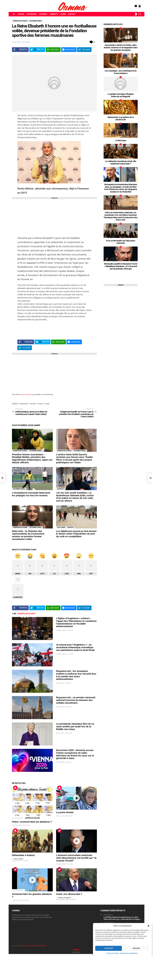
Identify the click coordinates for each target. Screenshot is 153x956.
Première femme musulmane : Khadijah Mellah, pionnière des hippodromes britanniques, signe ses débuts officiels (32, 458)
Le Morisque (120, 140)
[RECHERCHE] (139, 14)
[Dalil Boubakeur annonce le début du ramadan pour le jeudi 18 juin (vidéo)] (2, 478)
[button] (148, 926)
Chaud (15, 788)
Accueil (21, 14)
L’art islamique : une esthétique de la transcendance (121, 72)
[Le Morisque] (121, 130)
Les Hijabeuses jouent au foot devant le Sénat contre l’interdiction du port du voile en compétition (76, 534)
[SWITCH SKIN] (136, 14)
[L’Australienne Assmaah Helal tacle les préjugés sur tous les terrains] (32, 478)
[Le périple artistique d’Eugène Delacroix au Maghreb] (121, 84)
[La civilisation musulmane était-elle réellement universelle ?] (121, 151)
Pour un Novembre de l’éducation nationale (120, 241)
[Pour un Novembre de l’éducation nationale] (121, 230)
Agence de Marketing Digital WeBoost (34, 945)
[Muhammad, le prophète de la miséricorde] (121, 107)
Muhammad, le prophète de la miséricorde (121, 118)
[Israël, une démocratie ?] (76, 879)
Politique (61, 527)
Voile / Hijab (44, 404)
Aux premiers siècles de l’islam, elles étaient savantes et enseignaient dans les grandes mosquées (121, 47)
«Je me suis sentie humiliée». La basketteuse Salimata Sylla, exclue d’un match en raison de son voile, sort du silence (75, 496)
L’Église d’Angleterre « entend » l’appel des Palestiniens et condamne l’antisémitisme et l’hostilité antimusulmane (76, 622)
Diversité (24, 404)
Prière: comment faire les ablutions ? (32, 821)
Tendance (59, 830)
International (36, 450)
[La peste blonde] (76, 798)
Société (60, 489)
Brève (15, 404)
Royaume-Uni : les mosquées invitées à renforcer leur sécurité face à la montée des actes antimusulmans (76, 675)
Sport (33, 404)
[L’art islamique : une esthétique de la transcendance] (121, 60)
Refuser (136, 948)
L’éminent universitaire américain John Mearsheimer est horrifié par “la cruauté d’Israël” (76, 858)
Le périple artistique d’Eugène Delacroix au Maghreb (121, 95)
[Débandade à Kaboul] (32, 841)
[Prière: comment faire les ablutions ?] (32, 803)
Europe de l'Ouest (20, 450)
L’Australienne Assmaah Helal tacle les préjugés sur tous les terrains (31, 494)
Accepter (108, 948)
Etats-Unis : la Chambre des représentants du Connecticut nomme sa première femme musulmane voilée (28, 535)
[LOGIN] (139, 6)
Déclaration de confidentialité (128, 953)
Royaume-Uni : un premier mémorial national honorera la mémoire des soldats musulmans (75, 700)
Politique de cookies (113, 953)
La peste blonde (64, 812)
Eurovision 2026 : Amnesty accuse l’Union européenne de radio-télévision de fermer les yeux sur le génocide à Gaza (75, 754)
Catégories (31, 14)
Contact (72, 14)
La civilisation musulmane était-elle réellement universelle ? (120, 162)
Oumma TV (54, 14)
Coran (63, 14)
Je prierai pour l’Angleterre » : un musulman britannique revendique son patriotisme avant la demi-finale (75, 647)
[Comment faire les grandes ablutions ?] (32, 879)
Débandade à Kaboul (23, 855)
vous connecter (26, 394)
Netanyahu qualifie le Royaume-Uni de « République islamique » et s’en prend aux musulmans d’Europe (120, 266)
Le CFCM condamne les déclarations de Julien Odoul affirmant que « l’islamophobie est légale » (122, 918)
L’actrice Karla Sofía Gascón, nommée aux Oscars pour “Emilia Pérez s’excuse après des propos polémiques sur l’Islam (74, 458)
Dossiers (43, 14)
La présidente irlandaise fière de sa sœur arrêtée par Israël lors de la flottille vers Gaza (75, 726)
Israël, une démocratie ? (69, 894)
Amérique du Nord (20, 527)
